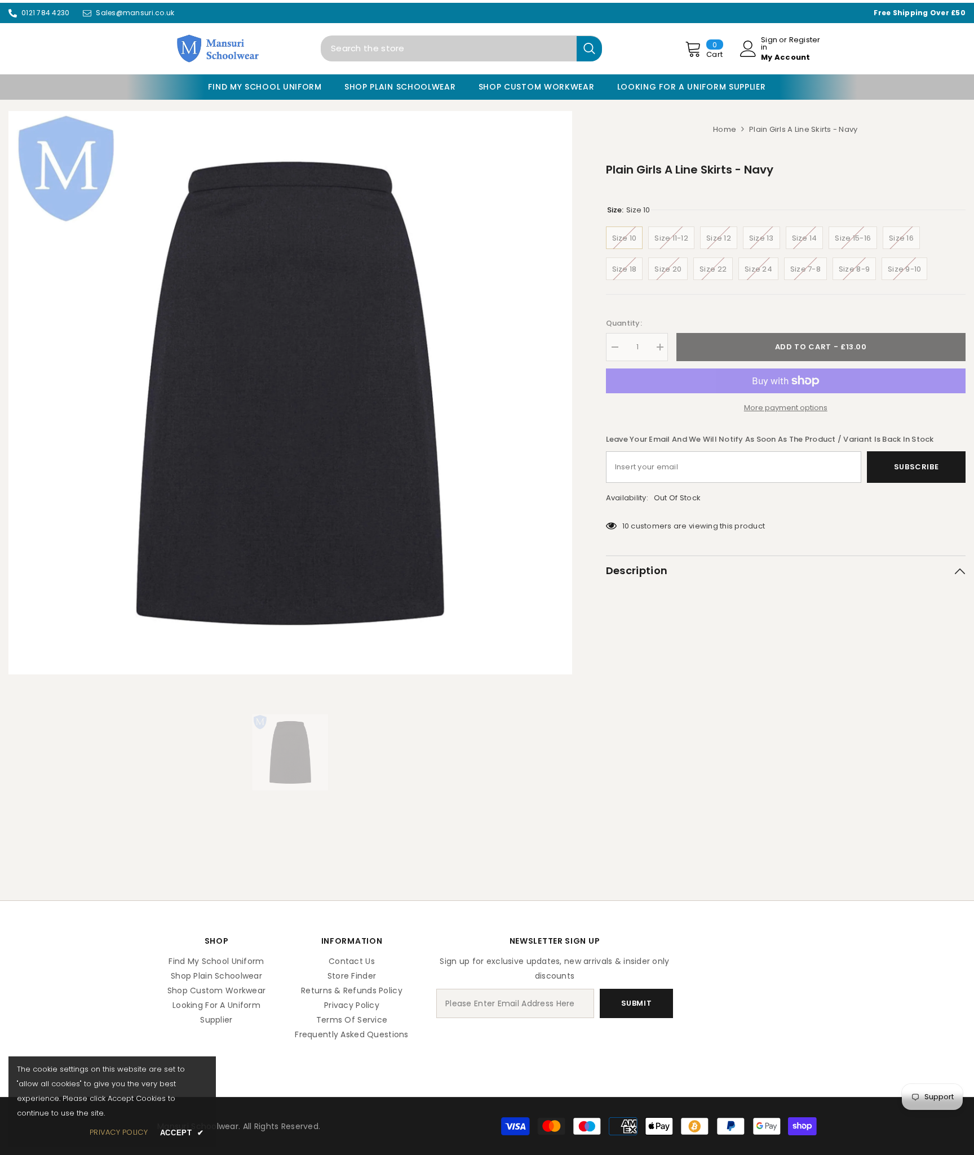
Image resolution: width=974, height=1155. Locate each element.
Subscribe (916, 466)
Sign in (769, 43)
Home (724, 129)
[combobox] (449, 48)
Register (805, 40)
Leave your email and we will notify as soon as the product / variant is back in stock (770, 439)
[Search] (461, 48)
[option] (290, 392)
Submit (636, 1003)
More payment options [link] (785, 407)
